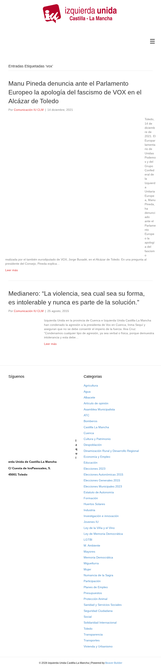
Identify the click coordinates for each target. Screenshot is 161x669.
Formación (91, 498)
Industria (89, 510)
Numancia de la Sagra (98, 575)
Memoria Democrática (98, 557)
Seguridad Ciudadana (98, 610)
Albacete (89, 397)
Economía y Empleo (97, 456)
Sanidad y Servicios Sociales (103, 604)
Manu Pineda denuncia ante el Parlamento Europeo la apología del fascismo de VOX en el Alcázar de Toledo (75, 92)
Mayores (89, 551)
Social (88, 616)
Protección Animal (95, 599)
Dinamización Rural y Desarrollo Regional (111, 450)
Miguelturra (91, 563)
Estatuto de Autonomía (99, 492)
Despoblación (93, 444)
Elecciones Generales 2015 (102, 480)
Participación (92, 581)
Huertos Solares (94, 504)
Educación (90, 462)
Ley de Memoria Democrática (103, 533)
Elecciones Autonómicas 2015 (103, 474)
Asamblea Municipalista (99, 409)
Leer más (11, 270)
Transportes (92, 640)
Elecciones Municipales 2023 (103, 486)
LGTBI (88, 539)
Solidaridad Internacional (100, 622)
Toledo (88, 628)
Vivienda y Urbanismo (98, 646)
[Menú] (152, 41)
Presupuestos (93, 593)
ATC (86, 415)
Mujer (87, 569)
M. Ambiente (92, 545)
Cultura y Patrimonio (97, 439)
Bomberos (90, 421)
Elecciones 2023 (94, 468)
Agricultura (91, 385)
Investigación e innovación (101, 516)
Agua (87, 391)
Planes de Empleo (96, 587)
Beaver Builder (113, 662)
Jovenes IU (91, 521)
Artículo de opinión (96, 403)
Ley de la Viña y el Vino (99, 528)
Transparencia (93, 634)
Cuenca (89, 433)
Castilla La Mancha (96, 427)
